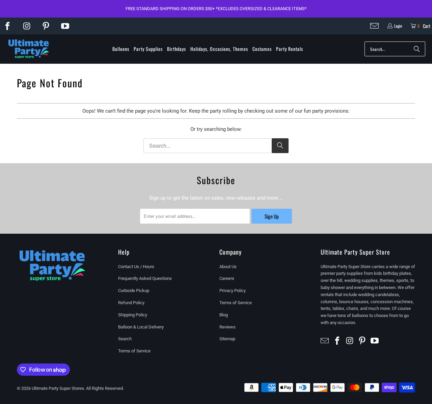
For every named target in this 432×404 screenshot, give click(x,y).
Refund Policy (131, 302)
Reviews (227, 326)
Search (125, 338)
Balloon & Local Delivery (141, 326)
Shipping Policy (132, 314)
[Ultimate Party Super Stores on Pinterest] (45, 26)
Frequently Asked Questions (145, 278)
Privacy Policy (232, 290)
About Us (228, 266)
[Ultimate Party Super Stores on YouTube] (65, 26)
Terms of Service (134, 350)
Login (398, 26)
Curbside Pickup (133, 290)
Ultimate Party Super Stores (58, 388)
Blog (223, 314)
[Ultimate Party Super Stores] (29, 49)
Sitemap (227, 338)
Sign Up (272, 216)
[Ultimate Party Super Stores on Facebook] (7, 26)
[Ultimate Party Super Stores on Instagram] (26, 26)
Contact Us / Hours (136, 266)
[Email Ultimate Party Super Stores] (374, 26)
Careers (226, 278)
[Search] (416, 48)
